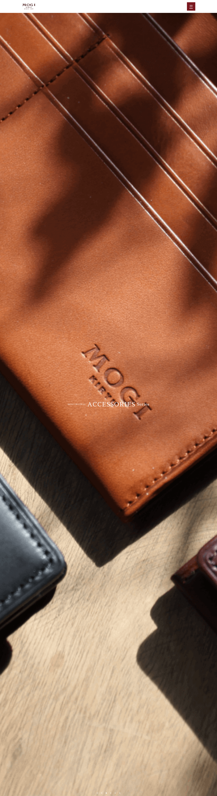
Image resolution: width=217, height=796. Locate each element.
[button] (97, 793)
